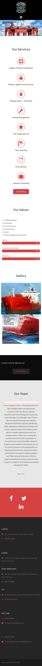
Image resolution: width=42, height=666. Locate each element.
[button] (21, 191)
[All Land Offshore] (21, 7)
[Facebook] (11, 498)
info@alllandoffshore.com (14, 623)
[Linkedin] (21, 506)
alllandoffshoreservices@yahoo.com (18, 641)
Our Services (21, 31)
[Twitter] (24, 498)
